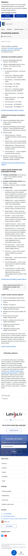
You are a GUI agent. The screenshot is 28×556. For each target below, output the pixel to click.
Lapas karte (5, 500)
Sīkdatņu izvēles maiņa (8, 504)
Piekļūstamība (5, 495)
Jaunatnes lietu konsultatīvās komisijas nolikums (13, 279)
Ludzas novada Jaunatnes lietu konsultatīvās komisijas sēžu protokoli (12, 287)
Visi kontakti (9, 526)
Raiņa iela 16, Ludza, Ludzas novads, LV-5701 (15, 518)
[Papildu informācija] (8, 521)
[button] (22, 285)
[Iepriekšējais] (3, 414)
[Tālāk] (25, 414)
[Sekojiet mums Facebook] (2, 536)
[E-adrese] (4, 521)
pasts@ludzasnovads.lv (9, 516)
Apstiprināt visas (20, 16)
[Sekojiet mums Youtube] (6, 536)
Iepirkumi (4, 468)
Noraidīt (7, 16)
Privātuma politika (6, 491)
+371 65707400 (7, 514)
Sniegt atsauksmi (14, 430)
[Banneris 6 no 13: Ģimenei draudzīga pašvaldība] (14, 414)
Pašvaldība (4, 476)
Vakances (4, 463)
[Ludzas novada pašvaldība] (12, 25)
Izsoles (3, 481)
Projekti (4, 472)
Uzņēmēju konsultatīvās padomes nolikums (12, 110)
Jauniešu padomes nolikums (8, 346)
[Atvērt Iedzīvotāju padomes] (23, 353)
